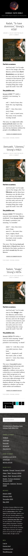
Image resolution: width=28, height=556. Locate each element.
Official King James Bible (13, 519)
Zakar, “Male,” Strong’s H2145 (12, 473)
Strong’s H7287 (7, 94)
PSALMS (5, 443)
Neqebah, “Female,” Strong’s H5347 (14, 470)
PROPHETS (7, 449)
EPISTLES (6, 460)
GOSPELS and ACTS (9, 457)
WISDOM (6, 446)
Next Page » (10, 406)
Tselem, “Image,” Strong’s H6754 (14, 271)
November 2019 (8, 499)
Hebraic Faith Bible (14, 13)
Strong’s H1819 (18, 218)
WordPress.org (7, 552)
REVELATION (7, 462)
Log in (5, 543)
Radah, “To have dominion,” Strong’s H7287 (14, 26)
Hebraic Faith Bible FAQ (10, 428)
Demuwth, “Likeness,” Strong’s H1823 (14, 148)
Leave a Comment (14, 34)
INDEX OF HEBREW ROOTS (14, 134)
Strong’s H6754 (7, 336)
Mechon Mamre (11, 511)
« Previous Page (8, 403)
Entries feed (6, 546)
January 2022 (7, 493)
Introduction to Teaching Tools (13, 426)
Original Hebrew (14, 138)
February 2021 (7, 496)
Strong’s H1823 (7, 214)
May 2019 (6, 502)
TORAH (5, 438)
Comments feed (8, 549)
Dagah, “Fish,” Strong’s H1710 (12, 476)
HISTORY (6, 440)
